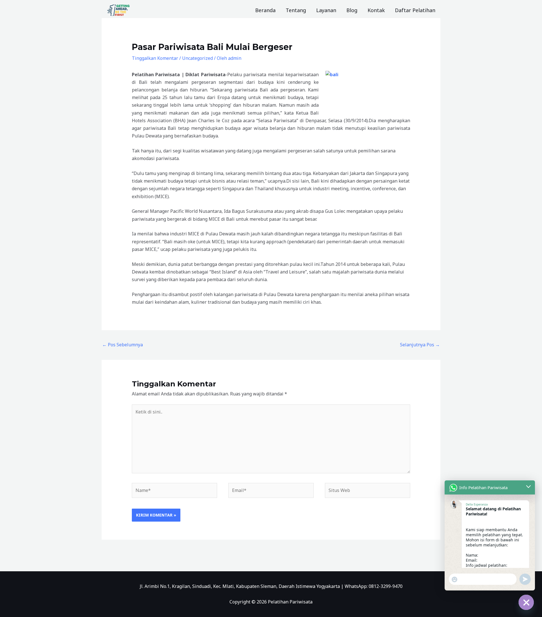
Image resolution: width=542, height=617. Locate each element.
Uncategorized (197, 58)
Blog (351, 10)
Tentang (296, 10)
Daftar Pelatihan (415, 10)
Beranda (265, 10)
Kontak (376, 10)
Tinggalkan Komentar (155, 58)
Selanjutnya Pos (420, 345)
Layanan (326, 10)
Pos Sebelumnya (122, 345)
